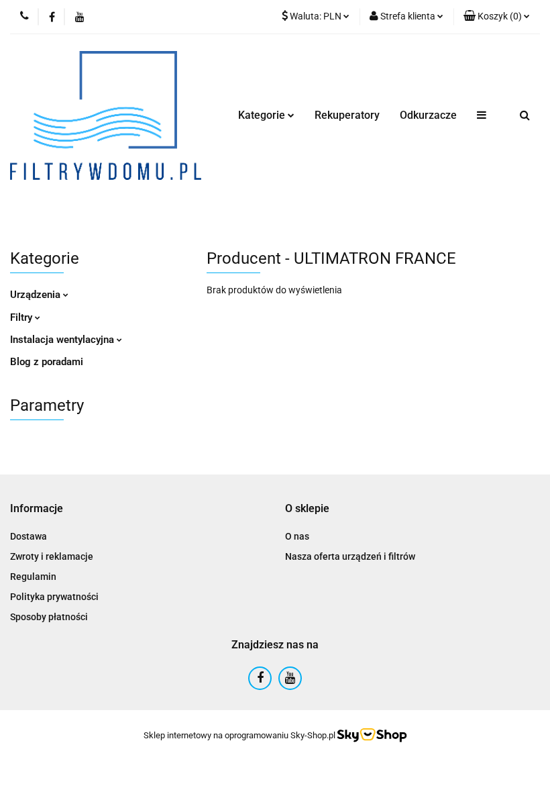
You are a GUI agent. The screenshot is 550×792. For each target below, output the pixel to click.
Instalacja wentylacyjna (63, 340)
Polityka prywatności (54, 596)
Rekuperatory (347, 115)
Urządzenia (36, 295)
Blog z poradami (46, 362)
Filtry (22, 317)
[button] (496, 17)
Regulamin (33, 576)
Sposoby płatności (49, 616)
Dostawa (28, 536)
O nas (297, 536)
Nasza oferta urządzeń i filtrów (350, 556)
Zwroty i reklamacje (51, 556)
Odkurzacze (428, 115)
